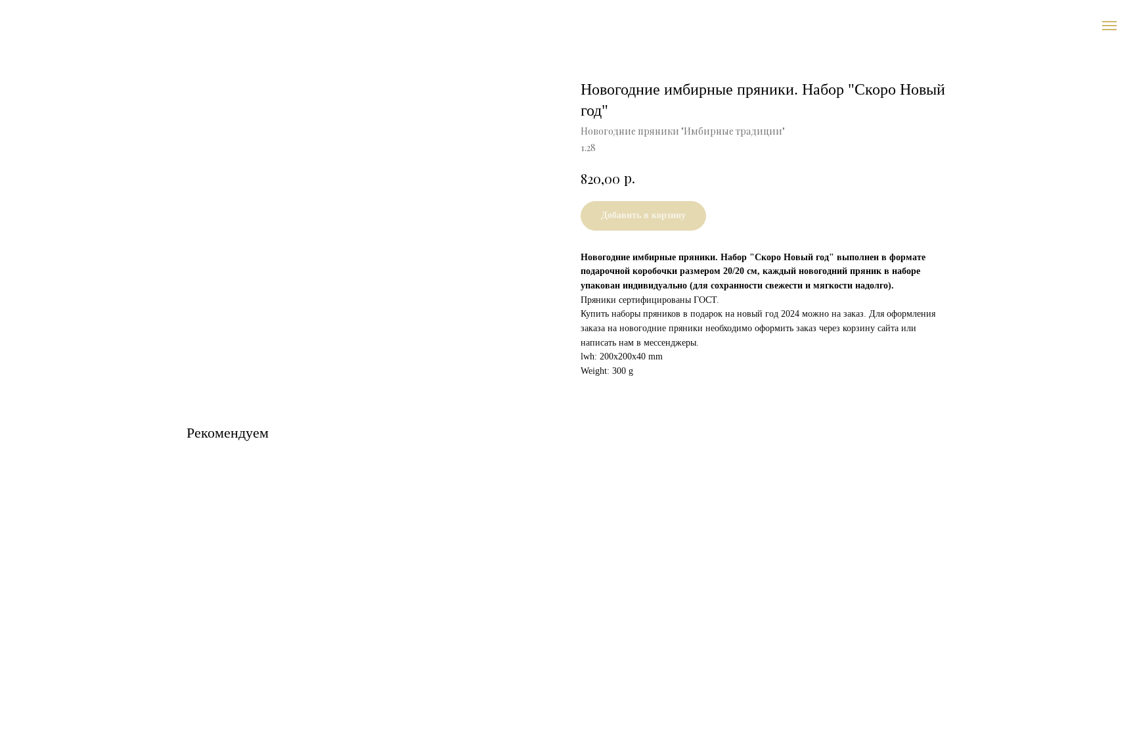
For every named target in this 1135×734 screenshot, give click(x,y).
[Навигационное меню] (1109, 25)
